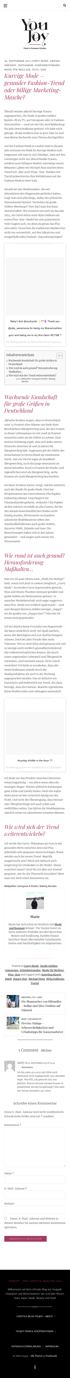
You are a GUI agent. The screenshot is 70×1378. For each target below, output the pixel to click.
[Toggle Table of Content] (58, 356)
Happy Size (20, 979)
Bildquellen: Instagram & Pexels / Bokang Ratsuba (38, 380)
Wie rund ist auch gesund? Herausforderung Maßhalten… (33, 370)
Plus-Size (39, 69)
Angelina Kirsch (51, 974)
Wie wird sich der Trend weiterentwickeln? (32, 375)
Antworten (27, 1067)
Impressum (52, 1346)
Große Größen (48, 966)
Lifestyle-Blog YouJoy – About (35, 1316)
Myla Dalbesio (55, 979)
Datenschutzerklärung (26, 1346)
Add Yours (46, 1050)
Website (9, 1203)
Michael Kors (37, 979)
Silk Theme (36, 1355)
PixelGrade (51, 1355)
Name (9, 1173)
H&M (8, 979)
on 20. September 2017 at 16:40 (40, 1063)
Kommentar (12, 1125)
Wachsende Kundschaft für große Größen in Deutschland (32, 362)
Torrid (35, 983)
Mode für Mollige (17, 69)
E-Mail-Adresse (15, 1188)
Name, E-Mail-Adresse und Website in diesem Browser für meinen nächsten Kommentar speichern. (35, 1223)
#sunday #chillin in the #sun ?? (35, 760)
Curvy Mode (40, 61)
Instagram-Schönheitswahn (39, 65)
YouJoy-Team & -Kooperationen (34, 1331)
